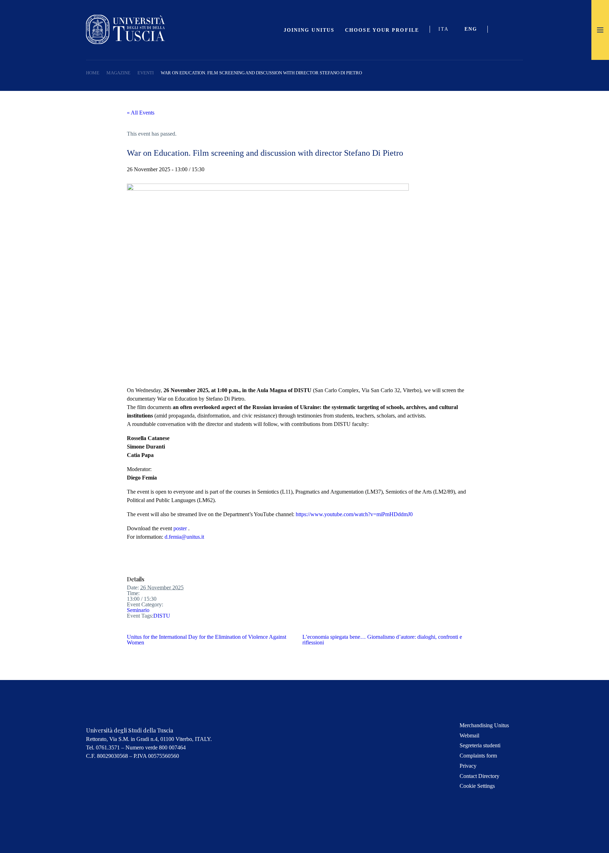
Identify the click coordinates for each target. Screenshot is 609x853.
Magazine (118, 72)
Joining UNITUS (309, 30)
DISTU (161, 616)
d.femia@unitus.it (184, 537)
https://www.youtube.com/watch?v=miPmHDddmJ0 (354, 514)
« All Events (140, 113)
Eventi (145, 72)
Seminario (138, 610)
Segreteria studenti (480, 745)
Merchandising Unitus (484, 725)
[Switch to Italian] (446, 30)
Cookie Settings (477, 786)
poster (180, 528)
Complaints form (478, 756)
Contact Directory (479, 776)
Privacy (468, 766)
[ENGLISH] (473, 30)
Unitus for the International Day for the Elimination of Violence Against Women (206, 639)
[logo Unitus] (125, 42)
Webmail (469, 735)
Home (92, 72)
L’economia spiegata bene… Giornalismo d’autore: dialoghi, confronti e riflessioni (382, 639)
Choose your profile (382, 30)
